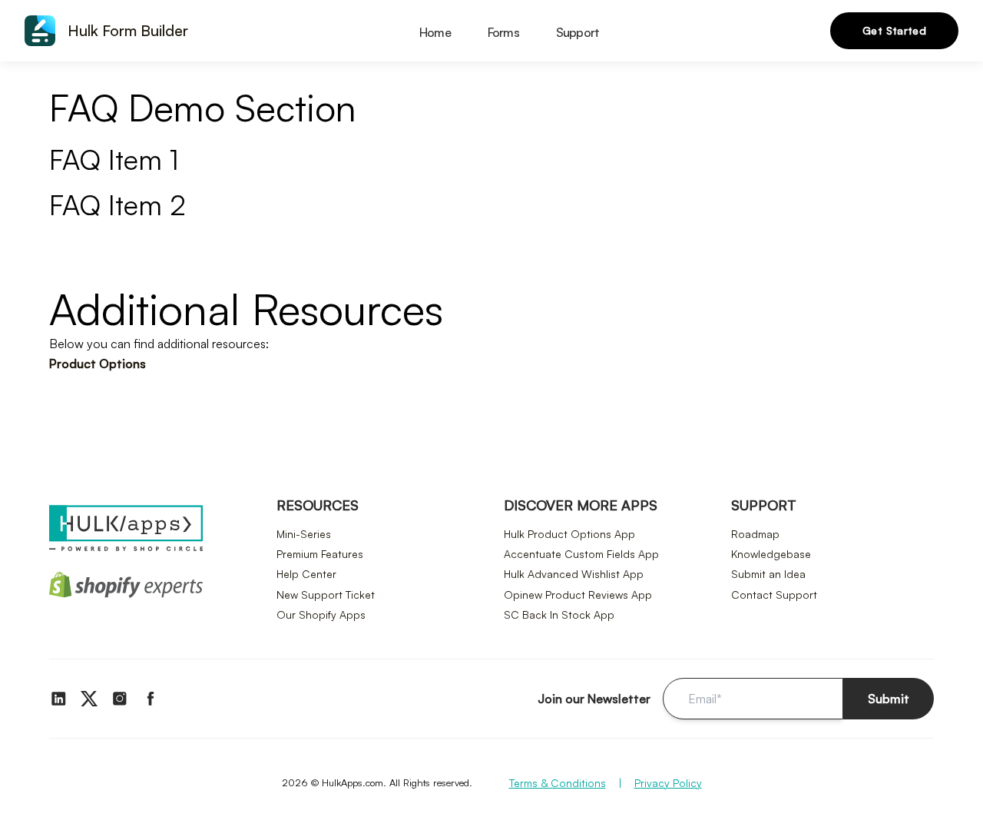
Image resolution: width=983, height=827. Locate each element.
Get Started (894, 30)
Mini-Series (303, 533)
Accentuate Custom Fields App (581, 553)
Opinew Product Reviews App (578, 594)
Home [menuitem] (435, 32)
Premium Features (319, 553)
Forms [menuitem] (503, 32)
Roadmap (755, 533)
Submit (888, 698)
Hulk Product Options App (569, 533)
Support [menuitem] (577, 32)
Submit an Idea (768, 573)
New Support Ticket (325, 594)
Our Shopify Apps (321, 614)
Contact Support (774, 594)
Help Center (306, 573)
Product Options (97, 363)
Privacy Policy (668, 782)
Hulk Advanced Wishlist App (574, 573)
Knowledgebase (771, 553)
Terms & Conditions (557, 782)
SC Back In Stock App (559, 614)
